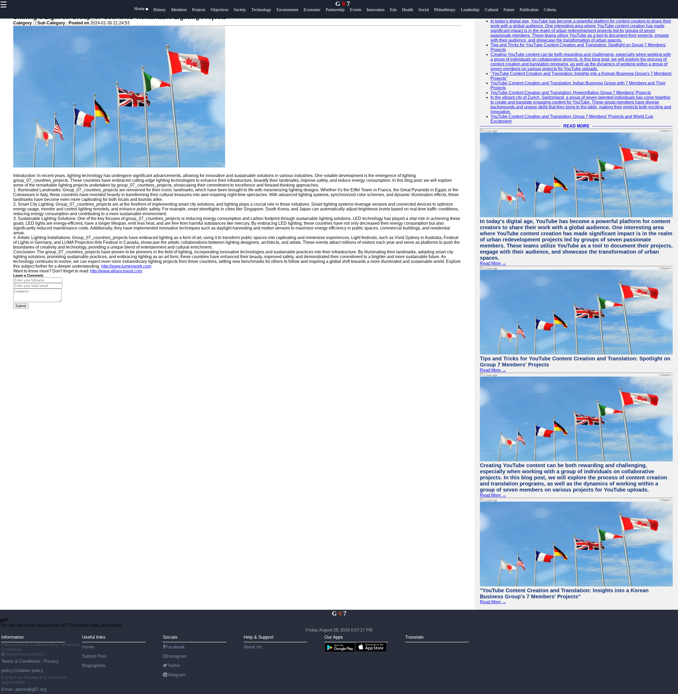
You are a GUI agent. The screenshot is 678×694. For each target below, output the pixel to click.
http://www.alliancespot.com (116, 271)
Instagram (177, 656)
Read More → (493, 263)
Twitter (173, 665)
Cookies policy (28, 670)
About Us (253, 646)
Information (12, 637)
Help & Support (259, 637)
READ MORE (576, 126)
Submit (20, 306)
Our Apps (333, 637)
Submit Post (94, 656)
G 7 (342, 3)
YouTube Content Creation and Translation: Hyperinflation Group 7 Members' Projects (570, 92)
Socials (170, 637)
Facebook (175, 646)
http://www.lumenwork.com (126, 266)
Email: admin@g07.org (23, 689)
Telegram (176, 674)
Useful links (93, 637)
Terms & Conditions (21, 661)
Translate (414, 637)
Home (88, 646)
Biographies (93, 665)
